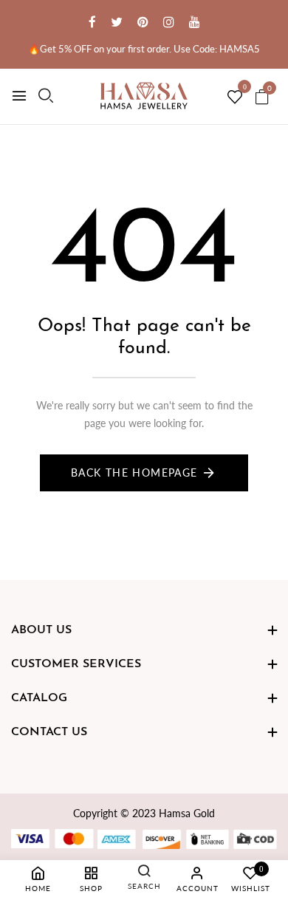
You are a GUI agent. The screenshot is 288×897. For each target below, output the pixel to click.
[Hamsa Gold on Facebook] (92, 22)
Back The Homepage (134, 472)
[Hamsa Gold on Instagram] (168, 22)
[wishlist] (234, 97)
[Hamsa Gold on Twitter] (117, 22)
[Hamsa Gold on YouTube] (194, 22)
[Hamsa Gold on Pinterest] (142, 22)
